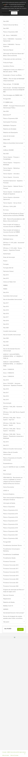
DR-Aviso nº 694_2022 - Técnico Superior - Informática (12, 430)
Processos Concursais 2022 (10, 586)
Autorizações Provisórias (10, 122)
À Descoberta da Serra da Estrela (12, 59)
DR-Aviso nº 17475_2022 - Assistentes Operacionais (13, 243)
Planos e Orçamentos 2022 (10, 538)
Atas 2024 (6, 111)
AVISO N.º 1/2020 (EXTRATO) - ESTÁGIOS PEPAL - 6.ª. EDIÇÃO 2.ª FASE (13, 364)
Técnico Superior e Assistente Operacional (11, 198)
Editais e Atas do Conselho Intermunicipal (10, 453)
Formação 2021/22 (8, 268)
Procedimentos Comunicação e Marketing (11, 550)
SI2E (4, 470)
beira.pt (24, 752)
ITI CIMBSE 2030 (8, 102)
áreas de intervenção (9, 136)
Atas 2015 (6, 278)
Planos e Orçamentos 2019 (10, 528)
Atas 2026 (6, 21)
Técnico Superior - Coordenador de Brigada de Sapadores (12, 193)
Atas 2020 (6, 327)
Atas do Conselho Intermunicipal (12, 334)
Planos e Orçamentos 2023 (10, 235)
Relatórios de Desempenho (10, 132)
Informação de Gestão (9, 503)
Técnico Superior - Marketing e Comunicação (11, 169)
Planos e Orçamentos (9, 506)
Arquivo (5, 261)
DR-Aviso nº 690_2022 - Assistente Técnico (12, 407)
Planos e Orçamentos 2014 (10, 510)
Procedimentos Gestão (9, 558)
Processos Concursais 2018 (10, 572)
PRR (4, 146)
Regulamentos (7, 599)
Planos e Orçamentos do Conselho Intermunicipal (12, 459)
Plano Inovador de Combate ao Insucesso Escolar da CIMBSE (11, 231)
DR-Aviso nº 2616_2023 (9, 206)
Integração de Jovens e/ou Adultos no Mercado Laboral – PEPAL (13, 70)
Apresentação (7, 254)
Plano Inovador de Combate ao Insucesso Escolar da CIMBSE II (12, 225)
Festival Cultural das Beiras (10, 25)
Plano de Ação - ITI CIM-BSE (11, 84)
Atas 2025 (6, 28)
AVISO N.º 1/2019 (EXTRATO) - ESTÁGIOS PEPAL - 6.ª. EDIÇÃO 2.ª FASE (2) (13, 356)
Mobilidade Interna (8, 239)
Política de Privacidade (14, 10)
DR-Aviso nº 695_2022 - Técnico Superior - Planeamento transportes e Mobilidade (13, 436)
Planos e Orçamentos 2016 (10, 517)
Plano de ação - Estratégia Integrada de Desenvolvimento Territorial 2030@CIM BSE (13, 90)
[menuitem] (6, 755)
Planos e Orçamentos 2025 (10, 32)
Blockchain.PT (7, 115)
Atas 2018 (6, 313)
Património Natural (8, 50)
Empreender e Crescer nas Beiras (12, 75)
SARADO (5, 609)
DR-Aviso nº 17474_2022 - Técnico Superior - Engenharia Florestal (12, 249)
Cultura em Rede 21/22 (9, 282)
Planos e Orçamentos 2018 (10, 524)
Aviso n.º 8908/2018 (8, 373)
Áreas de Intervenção (9, 257)
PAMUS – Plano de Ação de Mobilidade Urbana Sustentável (13, 79)
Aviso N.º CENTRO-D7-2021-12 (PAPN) (14, 467)
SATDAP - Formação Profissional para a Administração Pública (14, 107)
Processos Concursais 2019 (10, 575)
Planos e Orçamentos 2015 (10, 513)
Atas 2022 (6, 338)
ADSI (18, 752)
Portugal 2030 (7, 99)
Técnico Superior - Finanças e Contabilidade (11, 158)
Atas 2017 (6, 303)
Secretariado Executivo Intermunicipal (13, 613)
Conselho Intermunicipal (9, 331)
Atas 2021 (6, 342)
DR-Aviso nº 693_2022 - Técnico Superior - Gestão (12, 424)
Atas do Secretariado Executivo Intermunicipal (11, 350)
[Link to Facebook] (25, 754)
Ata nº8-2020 (7, 628)
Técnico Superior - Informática (11, 173)
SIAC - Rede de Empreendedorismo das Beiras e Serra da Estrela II (14, 220)
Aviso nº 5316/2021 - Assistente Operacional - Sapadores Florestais (12, 384)
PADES (5, 289)
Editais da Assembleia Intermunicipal (13, 143)
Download (20, 629)
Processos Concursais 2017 (10, 568)
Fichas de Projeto (8, 62)
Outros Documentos (8, 487)
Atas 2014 (6, 275)
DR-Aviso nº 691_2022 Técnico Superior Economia (14, 413)
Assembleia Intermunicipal (10, 296)
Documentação (7, 403)
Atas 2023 (6, 153)
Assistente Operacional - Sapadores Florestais (13, 182)
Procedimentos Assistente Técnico (12, 545)
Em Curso (6, 210)
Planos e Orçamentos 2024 (10, 118)
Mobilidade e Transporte (9, 125)
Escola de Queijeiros (8, 494)
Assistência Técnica (8, 66)
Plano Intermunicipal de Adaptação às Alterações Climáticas (13, 498)
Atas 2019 (6, 324)
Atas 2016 (6, 292)
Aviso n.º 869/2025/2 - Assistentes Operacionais (12, 40)
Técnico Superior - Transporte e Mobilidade (11, 163)
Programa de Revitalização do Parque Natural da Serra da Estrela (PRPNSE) (13, 214)
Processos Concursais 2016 (10, 565)
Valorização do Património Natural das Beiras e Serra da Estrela (13, 54)
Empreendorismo (7, 463)
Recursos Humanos (8, 595)
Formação (6, 264)
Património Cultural (8, 271)
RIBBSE (5, 285)
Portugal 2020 (7, 542)
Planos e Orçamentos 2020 (10, 531)
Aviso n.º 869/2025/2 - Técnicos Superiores (11, 45)
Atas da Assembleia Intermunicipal (12, 299)
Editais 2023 (6, 139)
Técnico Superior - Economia (11, 177)
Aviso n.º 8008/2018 (8, 369)
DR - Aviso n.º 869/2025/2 (10, 35)
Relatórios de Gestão (9, 602)
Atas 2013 (6, 445)
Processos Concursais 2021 (10, 582)
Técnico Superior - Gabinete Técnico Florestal (13, 187)
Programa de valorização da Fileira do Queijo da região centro (13, 590)
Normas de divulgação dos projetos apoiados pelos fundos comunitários (12, 617)
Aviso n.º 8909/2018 (8, 376)
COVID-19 (6, 490)
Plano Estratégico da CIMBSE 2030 (12, 95)
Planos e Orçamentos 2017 (10, 521)
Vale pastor (6, 622)
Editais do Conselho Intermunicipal (12, 449)
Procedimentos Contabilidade (11, 554)
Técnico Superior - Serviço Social (12, 203)
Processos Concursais (9, 561)
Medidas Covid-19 (8, 606)
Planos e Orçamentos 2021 (10, 535)
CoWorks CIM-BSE (8, 150)
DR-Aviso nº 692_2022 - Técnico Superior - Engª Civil (12, 418)
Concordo (14, 12)
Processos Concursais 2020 (10, 579)
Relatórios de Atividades (9, 129)
